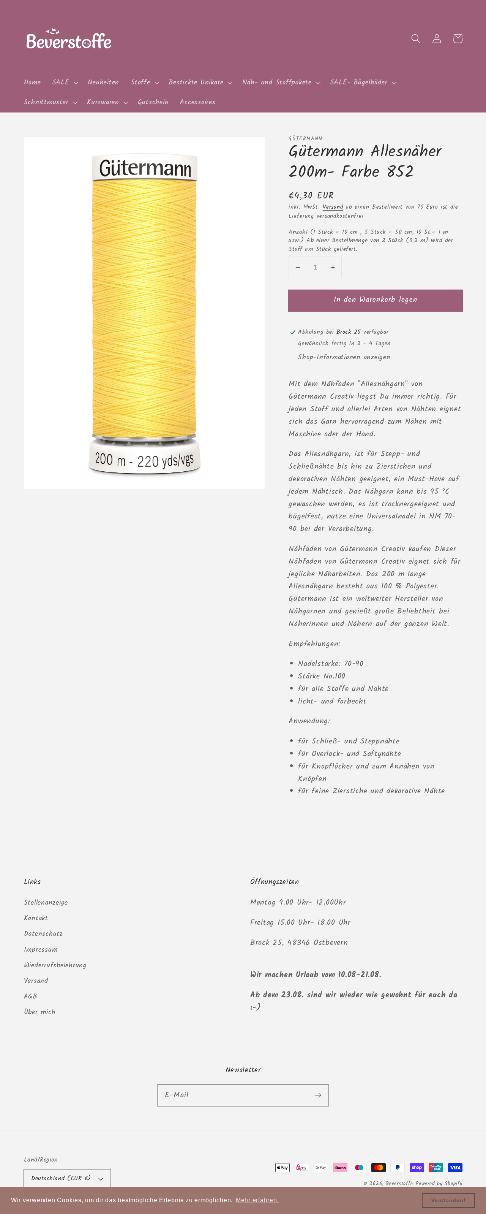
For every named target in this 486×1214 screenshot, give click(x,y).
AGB (30, 996)
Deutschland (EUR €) (61, 1179)
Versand (333, 207)
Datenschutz (43, 934)
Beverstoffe (399, 1184)
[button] (64, 83)
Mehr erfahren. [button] (257, 1200)
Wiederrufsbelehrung (55, 965)
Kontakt (36, 918)
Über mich (40, 1012)
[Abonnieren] (318, 1095)
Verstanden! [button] (448, 1200)
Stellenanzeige (46, 902)
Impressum (41, 950)
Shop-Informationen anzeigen (344, 357)
